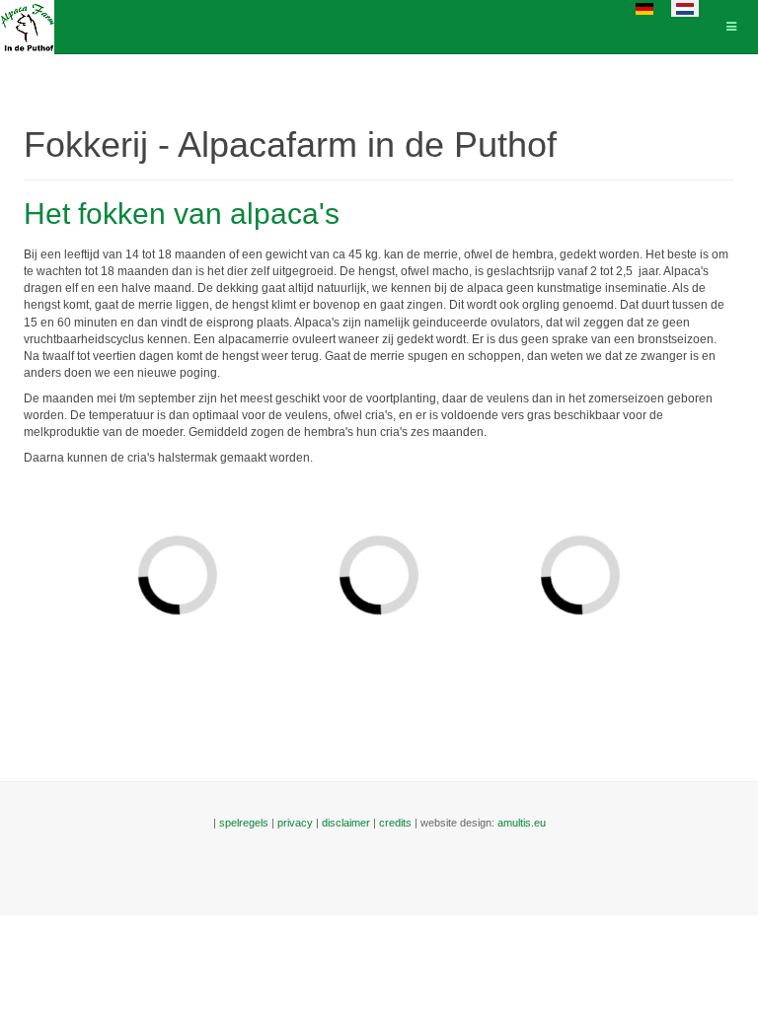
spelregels (243, 823)
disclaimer (346, 823)
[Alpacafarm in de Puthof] (27, 27)
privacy (295, 823)
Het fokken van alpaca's (182, 213)
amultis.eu (521, 823)
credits (395, 823)
